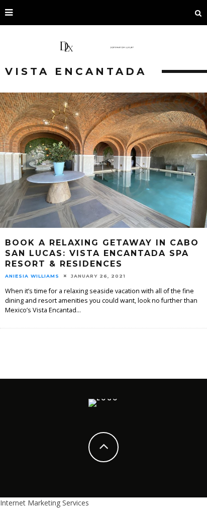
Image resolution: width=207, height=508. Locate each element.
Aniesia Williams (32, 276)
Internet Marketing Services (44, 502)
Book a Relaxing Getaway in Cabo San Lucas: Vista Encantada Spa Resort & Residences (102, 253)
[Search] (198, 12)
